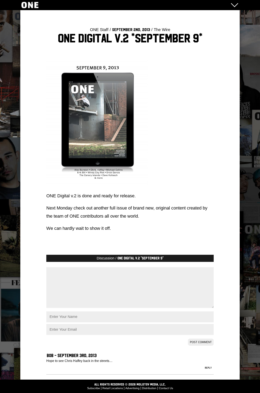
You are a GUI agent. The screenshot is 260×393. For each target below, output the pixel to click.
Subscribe (93, 388)
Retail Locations (112, 388)
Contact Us (166, 388)
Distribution (149, 388)
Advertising (132, 388)
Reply (208, 368)
